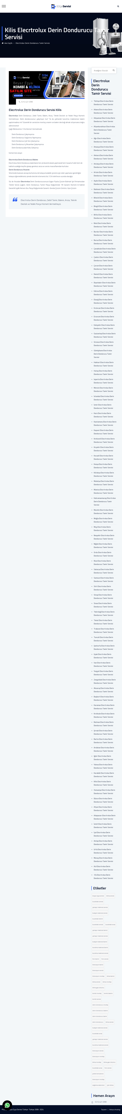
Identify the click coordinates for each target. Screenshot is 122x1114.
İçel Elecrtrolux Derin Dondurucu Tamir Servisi (103, 834)
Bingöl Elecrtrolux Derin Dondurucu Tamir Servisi (103, 208)
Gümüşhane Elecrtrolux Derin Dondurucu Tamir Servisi (103, 354)
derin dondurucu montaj (100, 1005)
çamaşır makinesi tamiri (99, 930)
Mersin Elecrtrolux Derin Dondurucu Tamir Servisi (103, 389)
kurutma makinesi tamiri (100, 947)
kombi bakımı (108, 993)
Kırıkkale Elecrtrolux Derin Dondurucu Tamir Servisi (104, 715)
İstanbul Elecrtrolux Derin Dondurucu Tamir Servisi (104, 398)
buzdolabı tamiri (97, 919)
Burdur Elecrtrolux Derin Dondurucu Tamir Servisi (103, 233)
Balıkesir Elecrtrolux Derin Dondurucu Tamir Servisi (104, 191)
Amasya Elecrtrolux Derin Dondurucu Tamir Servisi (104, 148)
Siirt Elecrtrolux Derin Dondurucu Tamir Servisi (103, 588)
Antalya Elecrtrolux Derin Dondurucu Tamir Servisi (103, 165)
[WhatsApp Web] (7, 1105)
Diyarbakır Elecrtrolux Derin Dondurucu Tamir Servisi (104, 284)
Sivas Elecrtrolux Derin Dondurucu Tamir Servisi (103, 605)
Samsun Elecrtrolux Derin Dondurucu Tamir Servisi (104, 579)
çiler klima (110, 1085)
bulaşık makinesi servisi (99, 913)
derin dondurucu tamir (99, 1016)
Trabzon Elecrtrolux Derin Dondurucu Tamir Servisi (104, 630)
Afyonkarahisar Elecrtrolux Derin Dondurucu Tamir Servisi (104, 130)
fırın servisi (105, 959)
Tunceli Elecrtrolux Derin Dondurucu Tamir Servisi (103, 639)
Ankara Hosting (114, 1109)
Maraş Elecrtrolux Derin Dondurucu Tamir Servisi (103, 860)
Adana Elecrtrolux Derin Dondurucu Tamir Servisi (103, 111)
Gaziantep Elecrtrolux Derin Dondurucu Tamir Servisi (105, 335)
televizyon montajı (98, 976)
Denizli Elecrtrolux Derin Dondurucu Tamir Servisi (103, 276)
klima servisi (110, 896)
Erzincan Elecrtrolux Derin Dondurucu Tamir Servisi (104, 310)
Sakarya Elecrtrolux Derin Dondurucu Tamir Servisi (104, 571)
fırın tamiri (95, 959)
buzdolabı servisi (97, 901)
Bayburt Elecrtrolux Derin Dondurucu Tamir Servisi (104, 698)
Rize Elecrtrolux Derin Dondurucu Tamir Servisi (103, 563)
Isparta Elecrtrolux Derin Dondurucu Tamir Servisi (103, 381)
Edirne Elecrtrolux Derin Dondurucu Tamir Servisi (103, 293)
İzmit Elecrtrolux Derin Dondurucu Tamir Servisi (103, 826)
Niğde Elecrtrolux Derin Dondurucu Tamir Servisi (103, 546)
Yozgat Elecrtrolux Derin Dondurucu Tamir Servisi (103, 673)
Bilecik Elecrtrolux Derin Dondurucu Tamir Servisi (103, 199)
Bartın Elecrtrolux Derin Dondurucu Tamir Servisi (103, 741)
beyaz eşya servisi (98, 896)
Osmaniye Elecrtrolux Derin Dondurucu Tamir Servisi (104, 792)
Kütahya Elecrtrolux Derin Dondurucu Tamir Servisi (104, 474)
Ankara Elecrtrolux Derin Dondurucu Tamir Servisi (103, 157)
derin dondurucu (97, 1022)
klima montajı (107, 982)
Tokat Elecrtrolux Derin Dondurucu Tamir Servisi (103, 622)
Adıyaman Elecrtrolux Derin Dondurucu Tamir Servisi (104, 120)
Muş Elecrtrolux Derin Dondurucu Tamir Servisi (103, 529)
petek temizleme (98, 1074)
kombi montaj (96, 993)
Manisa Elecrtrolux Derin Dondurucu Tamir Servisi (103, 491)
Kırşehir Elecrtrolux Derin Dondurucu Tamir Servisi (104, 449)
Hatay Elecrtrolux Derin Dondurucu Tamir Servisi (103, 372)
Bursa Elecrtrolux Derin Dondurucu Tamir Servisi (103, 242)
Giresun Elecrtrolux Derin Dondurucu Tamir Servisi (104, 344)
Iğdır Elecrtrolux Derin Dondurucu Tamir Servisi (103, 758)
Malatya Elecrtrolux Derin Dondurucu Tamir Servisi (104, 483)
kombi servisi (96, 999)
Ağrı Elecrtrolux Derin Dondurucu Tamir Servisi (103, 140)
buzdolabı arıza (110, 924)
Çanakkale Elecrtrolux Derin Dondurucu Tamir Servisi (105, 250)
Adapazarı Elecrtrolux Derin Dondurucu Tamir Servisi (104, 817)
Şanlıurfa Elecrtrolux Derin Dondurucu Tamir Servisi (104, 647)
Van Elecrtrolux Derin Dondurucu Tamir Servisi (103, 664)
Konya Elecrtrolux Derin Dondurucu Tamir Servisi (103, 466)
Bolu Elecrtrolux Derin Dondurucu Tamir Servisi (103, 225)
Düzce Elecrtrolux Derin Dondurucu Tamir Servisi (103, 800)
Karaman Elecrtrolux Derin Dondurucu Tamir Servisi (104, 707)
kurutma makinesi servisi (100, 953)
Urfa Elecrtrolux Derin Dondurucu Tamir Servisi (103, 851)
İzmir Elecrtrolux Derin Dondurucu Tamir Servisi (103, 406)
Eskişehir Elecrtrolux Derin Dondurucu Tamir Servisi (104, 327)
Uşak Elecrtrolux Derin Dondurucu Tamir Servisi (103, 656)
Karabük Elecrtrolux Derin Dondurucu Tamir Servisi (104, 775)
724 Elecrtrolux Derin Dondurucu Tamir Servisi (103, 877)
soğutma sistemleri (98, 1085)
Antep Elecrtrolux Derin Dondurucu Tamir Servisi (103, 843)
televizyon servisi (97, 970)
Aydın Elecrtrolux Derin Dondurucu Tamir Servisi (103, 182)
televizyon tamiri (97, 965)
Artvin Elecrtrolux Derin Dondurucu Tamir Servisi (103, 174)
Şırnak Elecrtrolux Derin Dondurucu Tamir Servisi (103, 732)
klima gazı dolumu (98, 987)
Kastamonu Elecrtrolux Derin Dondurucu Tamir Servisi (105, 423)
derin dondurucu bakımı (100, 1010)
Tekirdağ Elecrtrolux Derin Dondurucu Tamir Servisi (104, 613)
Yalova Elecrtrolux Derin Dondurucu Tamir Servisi (103, 766)
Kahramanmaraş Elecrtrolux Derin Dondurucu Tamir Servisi (105, 501)
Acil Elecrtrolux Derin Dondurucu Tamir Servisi (103, 868)
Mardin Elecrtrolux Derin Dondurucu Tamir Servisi (103, 512)
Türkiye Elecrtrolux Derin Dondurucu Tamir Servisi (103, 103)
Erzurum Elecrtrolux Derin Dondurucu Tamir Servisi (104, 318)
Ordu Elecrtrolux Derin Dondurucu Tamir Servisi (103, 554)
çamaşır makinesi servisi (100, 907)
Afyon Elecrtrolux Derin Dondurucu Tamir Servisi (103, 809)
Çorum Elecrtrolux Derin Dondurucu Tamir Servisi (103, 267)
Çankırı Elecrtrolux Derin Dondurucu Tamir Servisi (103, 259)
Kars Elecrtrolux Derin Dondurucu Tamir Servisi (103, 415)
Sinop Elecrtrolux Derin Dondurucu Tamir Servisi (103, 596)
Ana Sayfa (7, 43)
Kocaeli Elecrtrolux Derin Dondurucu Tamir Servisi (103, 457)
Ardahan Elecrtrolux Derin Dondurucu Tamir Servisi (104, 749)
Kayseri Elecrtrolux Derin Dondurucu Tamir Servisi (103, 432)
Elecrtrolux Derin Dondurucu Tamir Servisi (33, 43)
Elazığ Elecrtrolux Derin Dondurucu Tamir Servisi (103, 301)
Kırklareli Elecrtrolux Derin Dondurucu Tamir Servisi (104, 440)
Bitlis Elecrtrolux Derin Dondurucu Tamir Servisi (103, 216)
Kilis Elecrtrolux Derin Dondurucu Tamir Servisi (103, 783)
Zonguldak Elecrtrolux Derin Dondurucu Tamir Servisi (105, 681)
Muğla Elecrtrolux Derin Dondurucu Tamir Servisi (103, 520)
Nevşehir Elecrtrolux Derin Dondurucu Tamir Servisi (104, 537)
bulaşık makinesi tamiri (99, 942)
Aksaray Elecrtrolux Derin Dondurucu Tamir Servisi (104, 690)
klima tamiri (110, 976)
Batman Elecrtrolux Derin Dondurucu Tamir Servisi (104, 724)
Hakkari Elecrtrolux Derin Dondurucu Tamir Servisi (104, 364)
